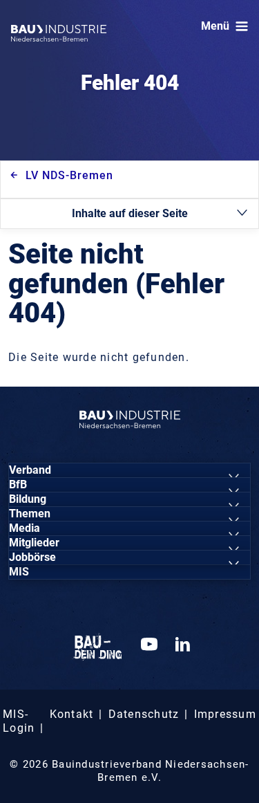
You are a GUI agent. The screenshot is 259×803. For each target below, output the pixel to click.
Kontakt (72, 714)
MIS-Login (19, 721)
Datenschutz (144, 714)
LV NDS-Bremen (69, 175)
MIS (19, 571)
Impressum (225, 714)
